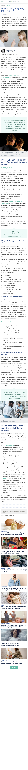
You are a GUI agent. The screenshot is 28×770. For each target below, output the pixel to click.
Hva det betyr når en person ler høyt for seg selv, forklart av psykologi (13, 589)
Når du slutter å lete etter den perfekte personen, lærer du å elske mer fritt (13, 607)
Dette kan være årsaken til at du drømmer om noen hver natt (11, 644)
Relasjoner (3, 5)
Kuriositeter (4, 660)
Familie (8, 5)
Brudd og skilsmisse (5, 623)
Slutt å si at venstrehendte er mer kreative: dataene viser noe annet (11, 662)
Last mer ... (14, 667)
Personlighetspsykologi (7, 586)
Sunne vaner (4, 531)
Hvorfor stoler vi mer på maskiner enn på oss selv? (14, 570)
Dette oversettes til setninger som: (10, 322)
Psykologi (3, 642)
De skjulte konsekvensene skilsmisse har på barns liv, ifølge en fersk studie (14, 626)
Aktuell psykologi (5, 568)
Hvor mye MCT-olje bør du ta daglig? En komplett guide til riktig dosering (13, 533)
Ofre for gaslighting (8, 445)
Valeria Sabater (14, 51)
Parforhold (4, 605)
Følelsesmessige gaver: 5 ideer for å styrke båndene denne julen (12, 552)
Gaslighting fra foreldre (7, 168)
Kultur (2, 549)
